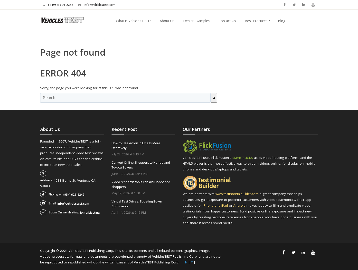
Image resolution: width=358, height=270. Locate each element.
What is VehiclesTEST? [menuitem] (133, 20)
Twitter (294, 4)
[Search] (214, 98)
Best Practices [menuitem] (257, 20)
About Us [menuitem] (167, 20)
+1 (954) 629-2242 (60, 5)
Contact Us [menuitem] (227, 20)
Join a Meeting (90, 213)
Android (239, 205)
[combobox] (125, 98)
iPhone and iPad (216, 205)
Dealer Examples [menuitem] (196, 20)
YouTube (313, 4)
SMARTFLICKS (242, 157)
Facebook (284, 4)
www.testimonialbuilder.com (238, 194)
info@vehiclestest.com (99, 5)
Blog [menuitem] (281, 20)
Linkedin (303, 4)
